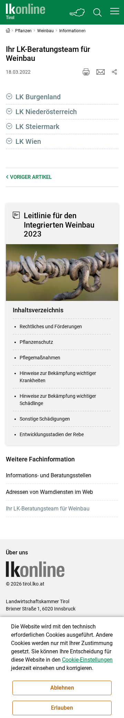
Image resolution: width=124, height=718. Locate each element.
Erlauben (62, 708)
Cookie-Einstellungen (87, 659)
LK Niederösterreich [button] (46, 112)
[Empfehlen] (100, 72)
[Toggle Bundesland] (77, 12)
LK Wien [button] (28, 141)
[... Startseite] (25, 12)
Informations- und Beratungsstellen (48, 475)
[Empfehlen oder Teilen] (114, 72)
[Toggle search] (97, 12)
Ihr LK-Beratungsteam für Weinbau (48, 508)
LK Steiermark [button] (37, 126)
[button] (114, 11)
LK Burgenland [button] (38, 97)
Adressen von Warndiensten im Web (49, 492)
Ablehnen (62, 687)
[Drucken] (86, 72)
